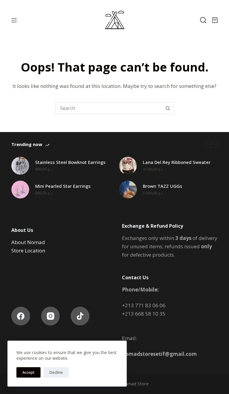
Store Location (28, 250)
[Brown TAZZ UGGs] (128, 189)
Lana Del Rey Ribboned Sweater (177, 162)
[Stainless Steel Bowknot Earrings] (20, 166)
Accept (28, 372)
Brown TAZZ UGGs (162, 186)
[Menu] (14, 20)
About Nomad (28, 242)
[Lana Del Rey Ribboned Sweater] (128, 166)
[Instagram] (50, 316)
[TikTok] (80, 316)
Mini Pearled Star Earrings (63, 186)
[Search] (203, 20)
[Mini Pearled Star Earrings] (20, 189)
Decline (56, 372)
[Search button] (168, 108)
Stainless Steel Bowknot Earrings (70, 162)
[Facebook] (20, 316)
